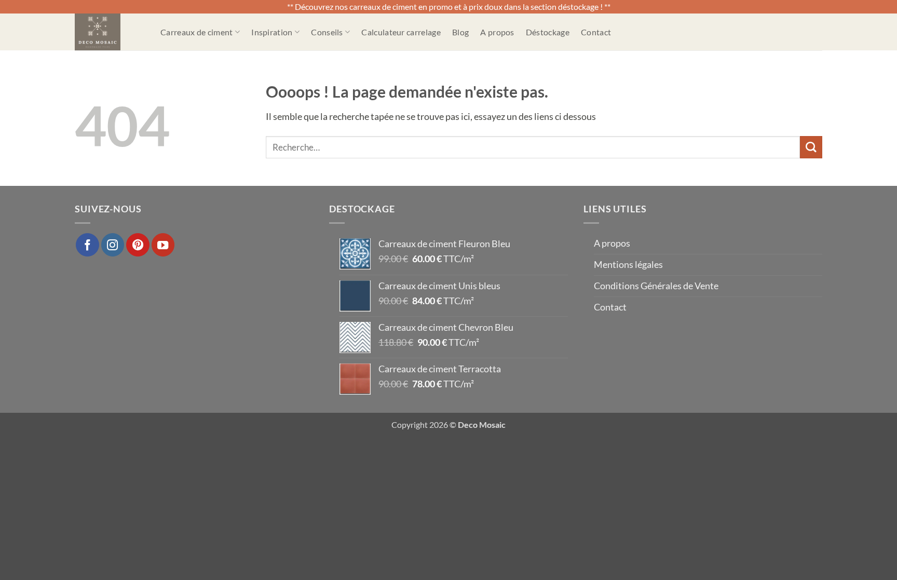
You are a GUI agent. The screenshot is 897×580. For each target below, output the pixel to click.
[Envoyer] (811, 147)
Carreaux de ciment (196, 32)
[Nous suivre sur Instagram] (112, 245)
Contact (596, 32)
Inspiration (272, 32)
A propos (497, 32)
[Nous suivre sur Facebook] (87, 245)
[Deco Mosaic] (110, 32)
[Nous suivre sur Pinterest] (137, 245)
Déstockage (547, 32)
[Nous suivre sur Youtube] (163, 245)
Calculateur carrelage (401, 32)
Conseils (327, 32)
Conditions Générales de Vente (656, 285)
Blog (460, 32)
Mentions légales (628, 264)
